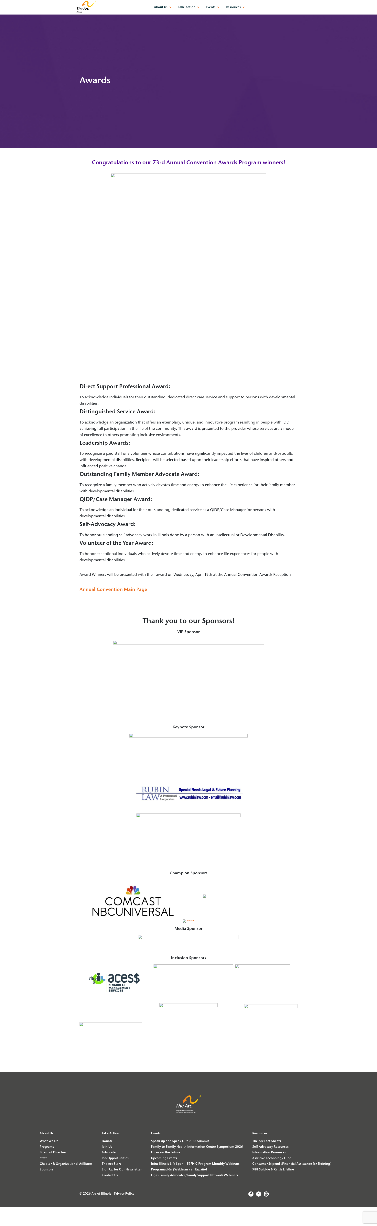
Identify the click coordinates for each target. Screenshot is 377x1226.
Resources (233, 7)
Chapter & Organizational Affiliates (66, 1164)
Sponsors (46, 1169)
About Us (160, 7)
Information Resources (269, 1152)
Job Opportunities (115, 1158)
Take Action (186, 7)
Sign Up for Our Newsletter (122, 1169)
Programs (47, 1146)
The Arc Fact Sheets (266, 1141)
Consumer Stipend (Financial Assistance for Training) (291, 1164)
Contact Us (110, 1175)
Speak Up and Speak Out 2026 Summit (180, 1141)
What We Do (49, 1141)
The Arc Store (112, 1164)
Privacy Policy (124, 1193)
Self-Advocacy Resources (270, 1146)
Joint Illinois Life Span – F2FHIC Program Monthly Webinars (195, 1164)
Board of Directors (53, 1152)
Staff (43, 1158)
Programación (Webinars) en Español (179, 1169)
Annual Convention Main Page (113, 589)
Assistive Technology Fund (271, 1158)
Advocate (109, 1152)
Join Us (107, 1146)
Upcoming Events (164, 1158)
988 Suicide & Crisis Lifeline (273, 1169)
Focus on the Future (165, 1152)
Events (210, 7)
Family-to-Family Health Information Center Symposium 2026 (197, 1146)
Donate (107, 1141)
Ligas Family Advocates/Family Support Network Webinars (194, 1175)
